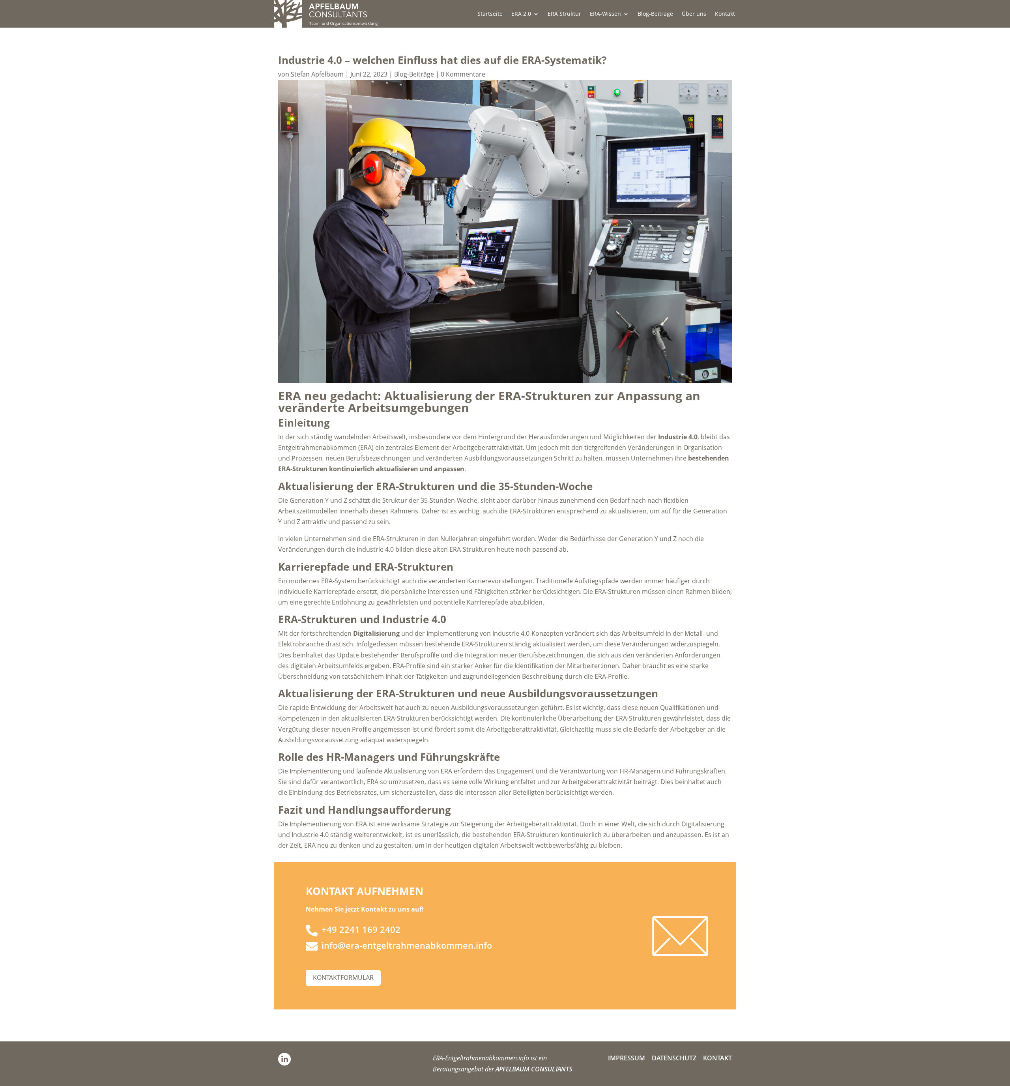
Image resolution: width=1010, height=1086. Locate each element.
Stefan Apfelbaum (317, 74)
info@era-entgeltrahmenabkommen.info (407, 945)
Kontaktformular (343, 977)
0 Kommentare (463, 74)
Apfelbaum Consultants (534, 1069)
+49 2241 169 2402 (361, 929)
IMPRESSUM (626, 1058)
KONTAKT (717, 1058)
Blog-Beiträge (655, 14)
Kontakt (725, 14)
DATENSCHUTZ (674, 1058)
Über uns (694, 14)
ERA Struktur (564, 14)
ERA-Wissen (605, 14)
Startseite (490, 14)
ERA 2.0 (521, 14)
